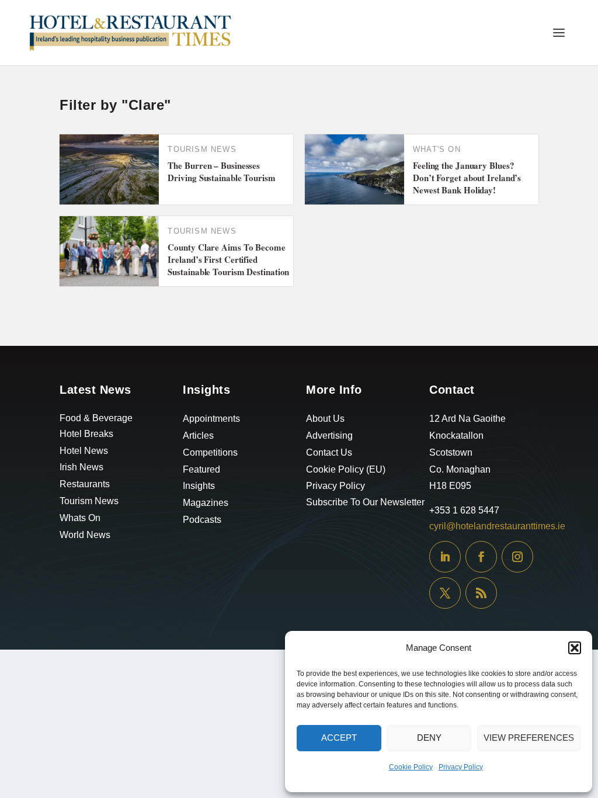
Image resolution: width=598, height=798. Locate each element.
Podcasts (202, 520)
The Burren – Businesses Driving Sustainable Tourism (221, 171)
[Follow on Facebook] (481, 557)
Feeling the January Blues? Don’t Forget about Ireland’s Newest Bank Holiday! (467, 177)
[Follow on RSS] (481, 593)
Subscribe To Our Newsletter (365, 502)
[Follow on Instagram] (517, 557)
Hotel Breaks (86, 434)
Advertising (329, 435)
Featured (201, 469)
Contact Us (329, 452)
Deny (429, 738)
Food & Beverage (96, 418)
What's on (437, 149)
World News (85, 535)
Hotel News (84, 451)
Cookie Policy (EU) (345, 469)
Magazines (205, 503)
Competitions (210, 452)
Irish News (81, 467)
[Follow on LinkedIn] (445, 557)
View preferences (529, 738)
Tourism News (202, 149)
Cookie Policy (411, 767)
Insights (199, 486)
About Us (325, 419)
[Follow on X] (445, 593)
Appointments (211, 419)
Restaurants (85, 484)
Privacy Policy (461, 767)
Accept (339, 738)
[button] (574, 648)
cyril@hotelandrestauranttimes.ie (497, 526)
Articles (198, 435)
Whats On (80, 518)
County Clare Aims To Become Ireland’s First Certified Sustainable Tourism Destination (228, 259)
